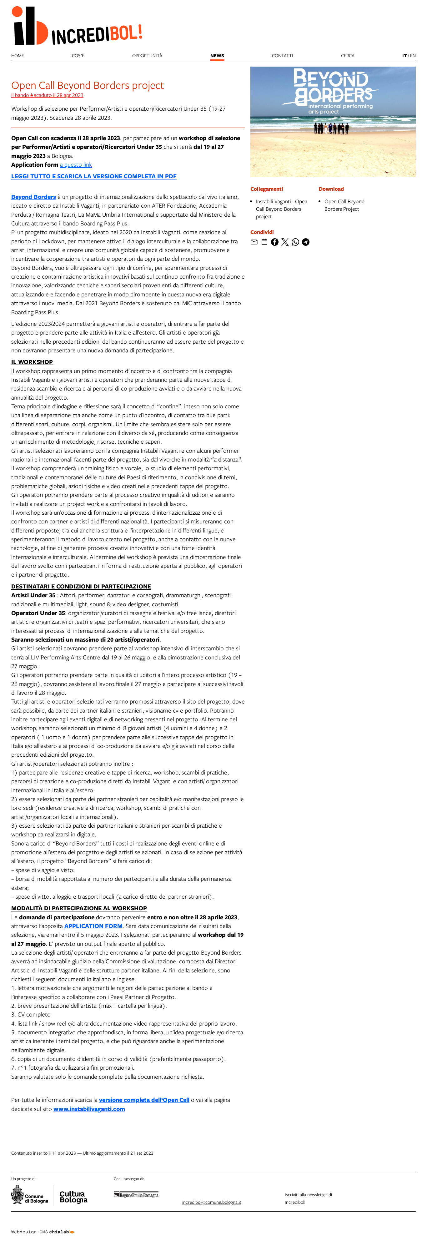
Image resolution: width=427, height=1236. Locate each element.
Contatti (282, 55)
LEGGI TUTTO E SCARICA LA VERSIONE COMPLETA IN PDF (94, 176)
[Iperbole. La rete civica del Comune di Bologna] (32, 1195)
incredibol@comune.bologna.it (211, 1202)
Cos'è (78, 55)
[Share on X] (285, 242)
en (413, 55)
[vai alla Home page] (76, 25)
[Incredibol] (73, 1193)
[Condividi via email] (254, 242)
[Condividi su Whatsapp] (295, 242)
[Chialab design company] (43, 1226)
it (404, 55)
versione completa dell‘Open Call (144, 1099)
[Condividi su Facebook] (275, 242)
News (217, 55)
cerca (347, 55)
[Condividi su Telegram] (305, 242)
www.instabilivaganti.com (89, 1108)
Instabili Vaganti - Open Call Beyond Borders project (281, 209)
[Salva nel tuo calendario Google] (264, 242)
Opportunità (147, 55)
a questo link (76, 164)
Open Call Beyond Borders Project (344, 205)
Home (17, 55)
